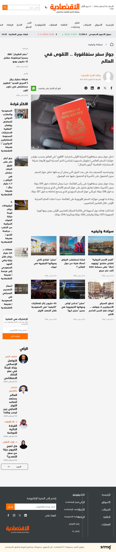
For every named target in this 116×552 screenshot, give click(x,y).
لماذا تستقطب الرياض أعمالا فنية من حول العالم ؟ (73, 263)
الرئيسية (110, 24)
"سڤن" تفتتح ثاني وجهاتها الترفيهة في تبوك (45, 263)
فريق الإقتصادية (72, 502)
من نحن (75, 494)
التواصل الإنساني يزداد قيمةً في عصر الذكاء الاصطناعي (10, 369)
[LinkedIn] (25, 515)
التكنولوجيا (40, 24)
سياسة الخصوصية (71, 516)
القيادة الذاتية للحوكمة (12, 429)
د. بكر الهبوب (10, 421)
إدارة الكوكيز (74, 523)
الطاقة (64, 24)
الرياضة (10, 24)
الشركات (87, 24)
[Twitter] (20, 515)
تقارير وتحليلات (75, 24)
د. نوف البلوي (10, 441)
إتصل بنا (75, 531)
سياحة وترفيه (95, 44)
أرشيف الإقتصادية (71, 509)
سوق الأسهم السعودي (100, 34)
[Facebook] (8, 515)
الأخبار (19, 24)
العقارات (53, 24)
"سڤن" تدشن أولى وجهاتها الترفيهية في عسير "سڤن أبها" (73, 307)
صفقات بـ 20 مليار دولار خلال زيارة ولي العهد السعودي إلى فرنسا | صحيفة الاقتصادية (6, 264)
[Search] (5, 7)
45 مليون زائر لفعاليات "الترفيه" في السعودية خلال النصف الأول (43, 307)
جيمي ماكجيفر (13, 388)
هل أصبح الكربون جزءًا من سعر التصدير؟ (10, 451)
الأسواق (98, 24)
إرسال (10, 506)
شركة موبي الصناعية (32, 34)
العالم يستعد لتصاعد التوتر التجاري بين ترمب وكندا (10, 403)
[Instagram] (14, 515)
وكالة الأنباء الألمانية (91, 75)
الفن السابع (28, 24)
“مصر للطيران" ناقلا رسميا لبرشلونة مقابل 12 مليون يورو (16, 58)
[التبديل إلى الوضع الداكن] (45, 7)
